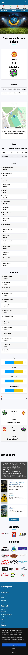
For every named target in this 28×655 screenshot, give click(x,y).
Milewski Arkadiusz (7, 230)
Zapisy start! (11, 508)
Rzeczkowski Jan (7, 333)
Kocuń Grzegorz (6, 219)
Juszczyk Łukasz (6, 202)
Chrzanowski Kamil (7, 173)
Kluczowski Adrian (7, 213)
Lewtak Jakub (7, 305)
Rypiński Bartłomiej (8, 328)
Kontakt (23, 11)
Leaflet (7, 128)
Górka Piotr (5, 190)
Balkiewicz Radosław (8, 168)
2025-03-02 (14, 411)
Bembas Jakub (7, 282)
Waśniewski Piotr (7, 258)
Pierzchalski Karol (8, 311)
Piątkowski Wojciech (8, 316)
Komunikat (11, 495)
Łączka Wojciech (7, 264)
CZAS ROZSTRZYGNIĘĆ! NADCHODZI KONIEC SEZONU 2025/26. (16, 484)
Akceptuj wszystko (14, 645)
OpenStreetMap (17, 128)
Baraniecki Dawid (8, 277)
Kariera (14, 11)
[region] (14, 641)
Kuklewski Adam (7, 224)
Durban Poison (5, 156)
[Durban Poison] (1, 399)
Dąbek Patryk (7, 288)
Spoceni (3, 152)
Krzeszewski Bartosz (8, 299)
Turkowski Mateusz (8, 339)
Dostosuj (14, 648)
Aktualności (4, 11)
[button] (3, 6)
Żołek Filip (6, 350)
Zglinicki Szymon (7, 344)
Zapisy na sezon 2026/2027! (10, 467)
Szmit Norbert (6, 252)
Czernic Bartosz (6, 179)
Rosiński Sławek (6, 247)
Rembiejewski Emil (7, 241)
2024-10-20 (14, 428)
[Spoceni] (1, 396)
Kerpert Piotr (6, 207)
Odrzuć (14, 652)
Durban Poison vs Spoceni (14, 423)
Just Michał (5, 196)
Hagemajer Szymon (8, 294)
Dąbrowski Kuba (6, 185)
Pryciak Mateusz (6, 235)
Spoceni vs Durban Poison (14, 439)
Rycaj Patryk (6, 322)
